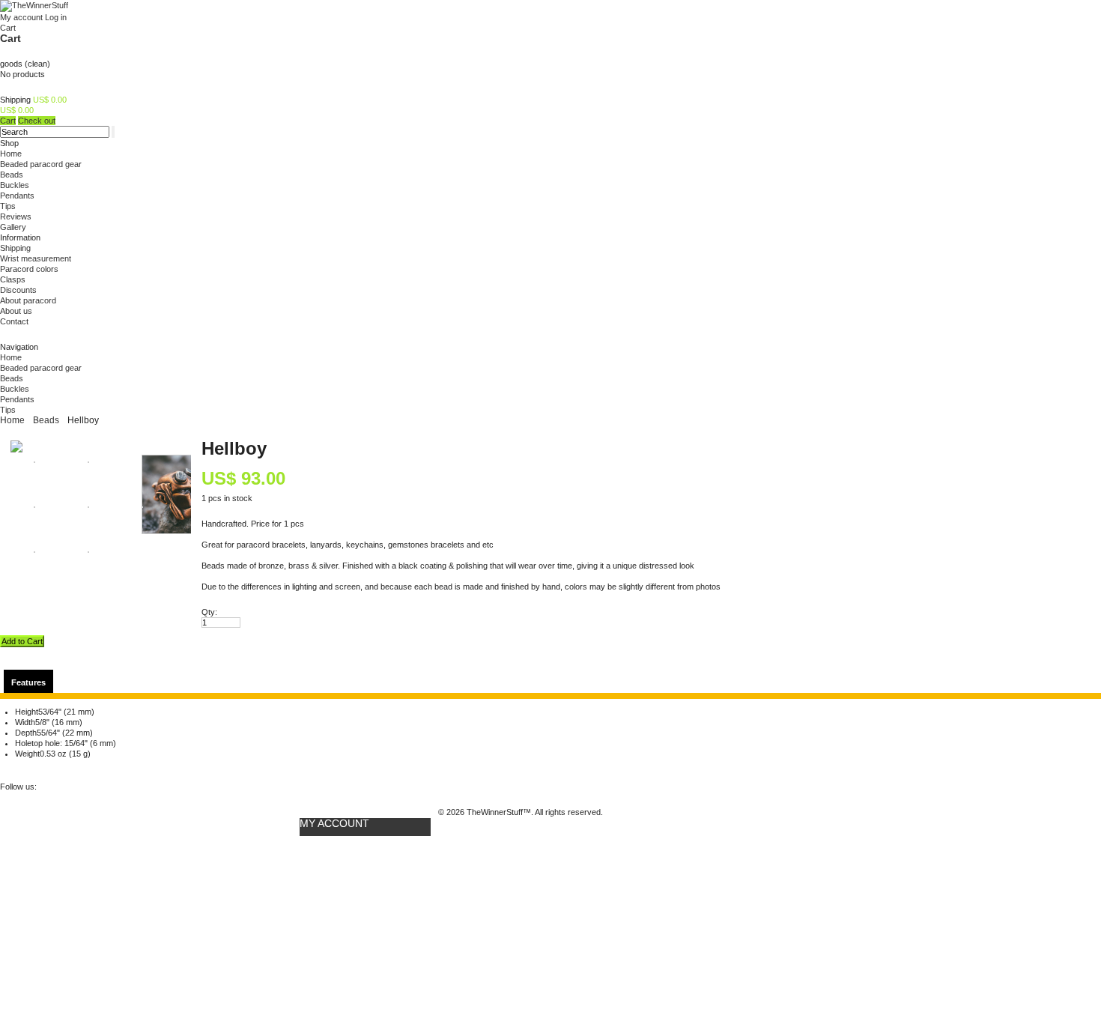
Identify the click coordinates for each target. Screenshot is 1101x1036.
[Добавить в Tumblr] (144, 768)
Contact (14, 321)
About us (16, 310)
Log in (56, 17)
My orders (319, 846)
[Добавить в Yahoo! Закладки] (218, 768)
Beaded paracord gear (41, 164)
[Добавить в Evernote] (267, 768)
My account (21, 17)
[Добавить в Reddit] (119, 768)
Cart (10, 38)
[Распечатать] (83, 768)
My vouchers (325, 930)
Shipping (15, 247)
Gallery (13, 226)
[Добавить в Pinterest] (34, 768)
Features (28, 682)
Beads (11, 174)
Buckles (14, 185)
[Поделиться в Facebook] (58, 768)
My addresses (327, 888)
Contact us (173, 1014)
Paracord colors (29, 268)
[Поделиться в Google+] (193, 768)
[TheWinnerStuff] (34, 5)
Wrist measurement (35, 258)
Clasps (12, 279)
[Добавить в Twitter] (9, 768)
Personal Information (341, 909)
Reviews (15, 216)
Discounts (18, 289)
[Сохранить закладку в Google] (169, 768)
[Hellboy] (16, 449)
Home (11, 153)
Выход (312, 946)
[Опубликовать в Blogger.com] (243, 768)
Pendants (17, 195)
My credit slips (328, 867)
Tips (8, 206)
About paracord (28, 300)
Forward (19, 611)
